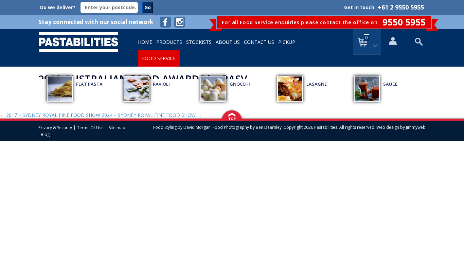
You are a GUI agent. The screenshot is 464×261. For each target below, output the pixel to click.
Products (169, 42)
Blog (45, 134)
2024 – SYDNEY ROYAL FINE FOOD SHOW (152, 115)
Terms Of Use (90, 127)
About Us (228, 42)
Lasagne (316, 84)
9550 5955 (404, 22)
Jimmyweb (416, 127)
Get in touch (359, 7)
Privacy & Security (55, 127)
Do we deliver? (57, 7)
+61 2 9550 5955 (401, 7)
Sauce (390, 84)
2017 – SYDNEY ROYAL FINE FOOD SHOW (50, 115)
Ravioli (161, 84)
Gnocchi (240, 84)
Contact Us (259, 42)
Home (145, 42)
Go (147, 7)
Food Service (159, 58)
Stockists (199, 42)
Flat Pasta (89, 84)
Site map (117, 127)
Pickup (286, 42)
